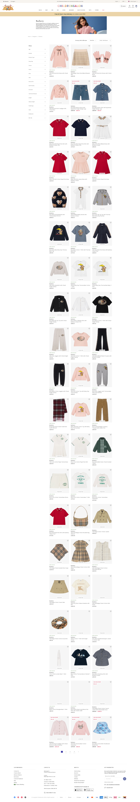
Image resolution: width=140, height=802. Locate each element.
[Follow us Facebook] (14, 797)
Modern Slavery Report (79, 782)
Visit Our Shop (77, 771)
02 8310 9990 (51, 781)
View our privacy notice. (108, 782)
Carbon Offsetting (19, 784)
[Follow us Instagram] (18, 797)
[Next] (78, 752)
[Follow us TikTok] (25, 797)
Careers (76, 776)
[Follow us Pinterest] (22, 797)
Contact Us (16, 771)
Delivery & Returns (18, 775)
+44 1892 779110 (53, 785)
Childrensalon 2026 (41, 797)
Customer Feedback (18, 778)
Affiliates (76, 778)
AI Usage (79, 797)
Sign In (13, 1)
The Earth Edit (109, 787)
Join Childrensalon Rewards (113, 784)
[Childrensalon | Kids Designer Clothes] (8, 7)
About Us (76, 773)
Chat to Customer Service (49, 771)
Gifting (15, 782)
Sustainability (77, 775)
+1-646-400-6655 (50, 783)
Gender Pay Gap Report (79, 780)
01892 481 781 (54, 788)
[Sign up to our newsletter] (124, 778)
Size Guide (16, 776)
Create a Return (17, 773)
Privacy (69, 797)
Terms (61, 797)
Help (15, 780)
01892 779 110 (48, 779)
